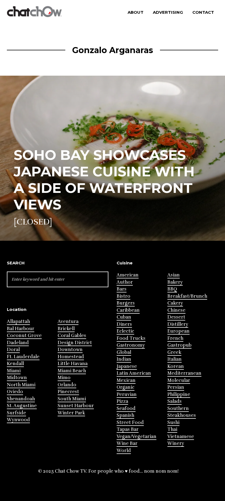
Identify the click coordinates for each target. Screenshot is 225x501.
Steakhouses (181, 415)
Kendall (15, 363)
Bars (121, 289)
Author (125, 282)
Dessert (176, 317)
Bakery (175, 282)
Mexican (126, 380)
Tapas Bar (128, 429)
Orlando (67, 385)
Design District (75, 343)
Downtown (70, 349)
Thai (172, 429)
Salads (174, 401)
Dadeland (18, 343)
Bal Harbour (20, 329)
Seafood (126, 408)
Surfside (16, 413)
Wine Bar (127, 443)
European (178, 331)
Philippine (178, 394)
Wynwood (18, 420)
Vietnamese (180, 436)
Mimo (64, 377)
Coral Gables (72, 335)
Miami (14, 371)
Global (124, 352)
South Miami (72, 399)
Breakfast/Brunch (187, 296)
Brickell (66, 329)
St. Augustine (22, 406)
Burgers (126, 303)
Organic (125, 387)
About (136, 12)
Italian (174, 359)
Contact (203, 12)
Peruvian (127, 394)
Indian (124, 359)
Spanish (125, 415)
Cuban (124, 317)
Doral (13, 349)
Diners (124, 324)
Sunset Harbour (76, 406)
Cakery (175, 303)
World (124, 450)
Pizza (122, 401)
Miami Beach (72, 371)
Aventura (68, 321)
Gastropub (179, 345)
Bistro (123, 296)
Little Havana (73, 363)
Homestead (71, 357)
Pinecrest (68, 392)
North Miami (21, 385)
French (175, 338)
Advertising (168, 12)
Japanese (127, 366)
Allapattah (18, 321)
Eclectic (125, 331)
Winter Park (71, 413)
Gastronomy (131, 345)
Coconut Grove (24, 335)
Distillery (177, 324)
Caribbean (128, 310)
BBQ (172, 289)
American (128, 275)
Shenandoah (21, 399)
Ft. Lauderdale (23, 357)
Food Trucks (131, 338)
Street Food (130, 422)
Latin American (134, 373)
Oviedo (15, 392)
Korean (175, 366)
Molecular (178, 380)
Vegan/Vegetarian (136, 436)
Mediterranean (184, 373)
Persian (175, 387)
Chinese (176, 310)
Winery (175, 443)
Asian (173, 275)
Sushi (173, 422)
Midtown (17, 377)
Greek (174, 352)
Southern (178, 408)
